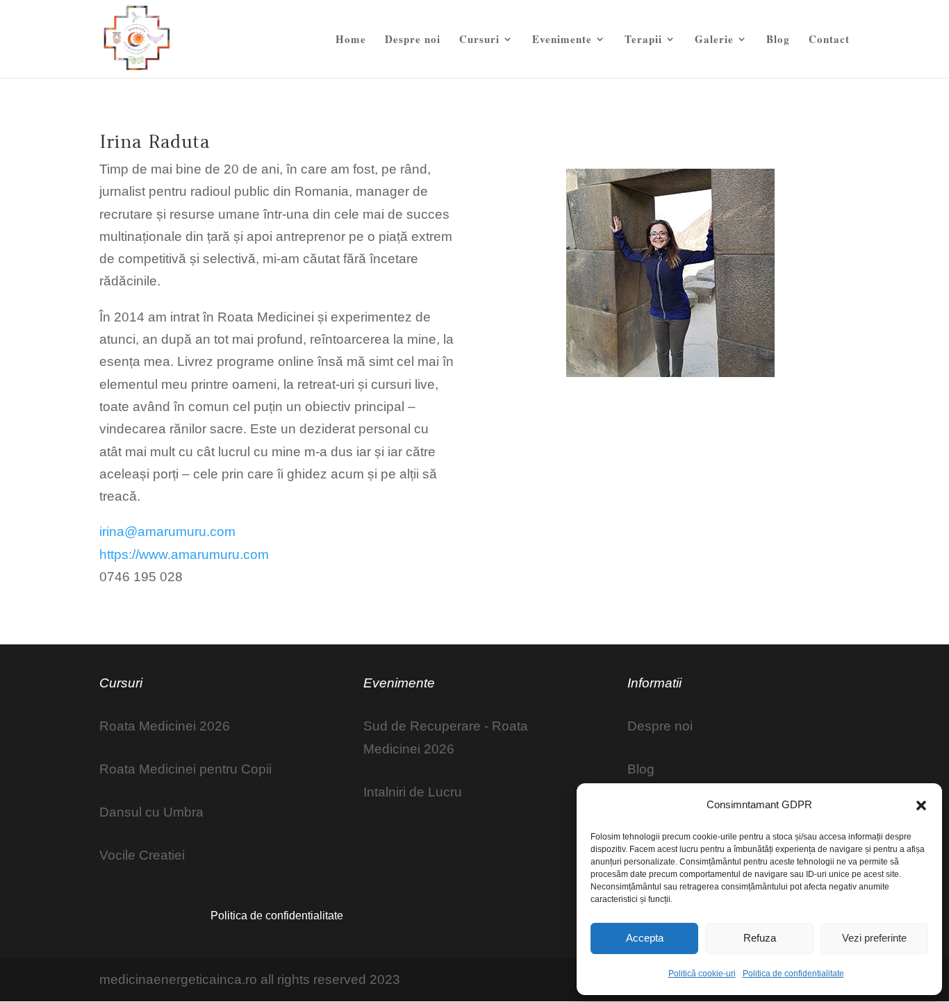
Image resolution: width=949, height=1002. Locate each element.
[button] (921, 805)
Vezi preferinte (874, 938)
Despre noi (412, 40)
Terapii (643, 40)
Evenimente (562, 40)
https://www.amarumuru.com (184, 554)
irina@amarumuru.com (167, 531)
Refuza (759, 938)
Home (351, 40)
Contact (829, 40)
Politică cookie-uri (702, 973)
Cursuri (479, 40)
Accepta (644, 938)
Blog (778, 40)
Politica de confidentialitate (793, 973)
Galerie (714, 40)
